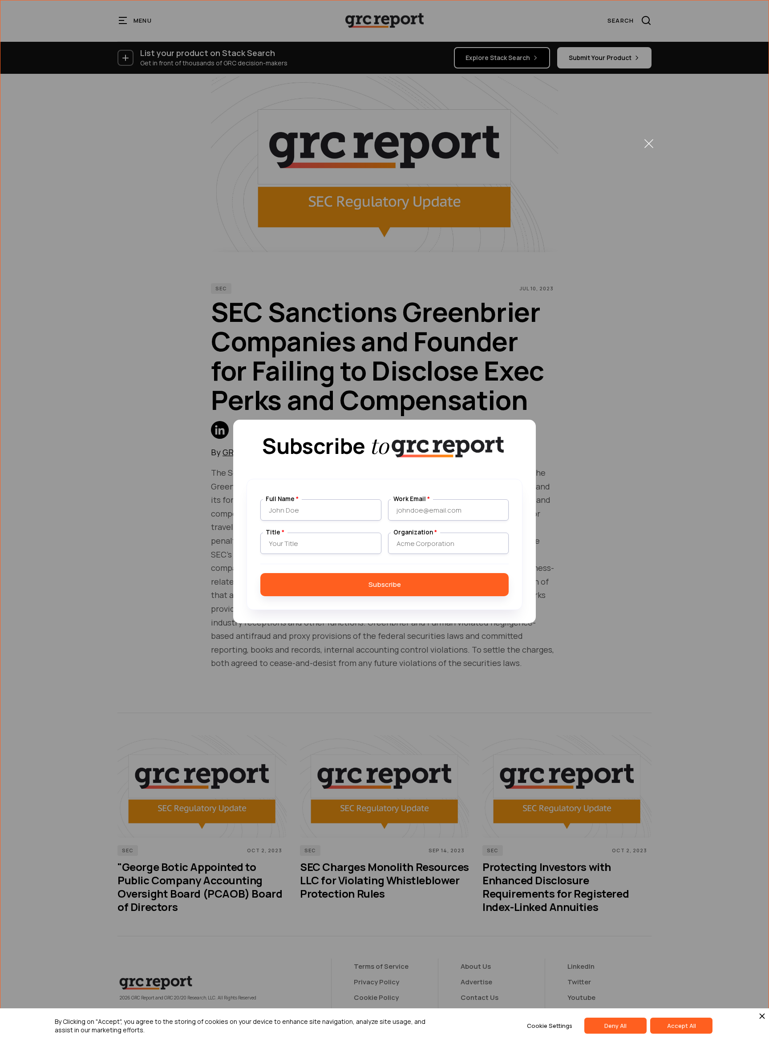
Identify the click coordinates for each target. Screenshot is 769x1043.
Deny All (615, 1026)
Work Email (411, 499)
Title (275, 532)
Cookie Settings (549, 1026)
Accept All (681, 1026)
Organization (415, 532)
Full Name (282, 499)
